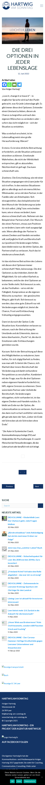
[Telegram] (19, 84)
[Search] (40, 505)
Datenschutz (30, 781)
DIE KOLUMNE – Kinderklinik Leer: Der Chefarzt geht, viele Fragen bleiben (24, 520)
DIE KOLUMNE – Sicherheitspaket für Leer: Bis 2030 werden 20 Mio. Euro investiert (25, 559)
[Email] (14, 84)
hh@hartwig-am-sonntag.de (14, 714)
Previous (9, 486)
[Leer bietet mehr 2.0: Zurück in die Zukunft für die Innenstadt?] (4, 611)
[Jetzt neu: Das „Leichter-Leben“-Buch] (4, 549)
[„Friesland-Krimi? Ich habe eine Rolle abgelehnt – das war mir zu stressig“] (4, 572)
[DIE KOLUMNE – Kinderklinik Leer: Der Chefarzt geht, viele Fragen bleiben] (4, 518)
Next (37, 486)
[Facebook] (4, 84)
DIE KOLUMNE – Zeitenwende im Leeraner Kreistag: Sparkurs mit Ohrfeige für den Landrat (23, 586)
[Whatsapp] (9, 84)
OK (12, 781)
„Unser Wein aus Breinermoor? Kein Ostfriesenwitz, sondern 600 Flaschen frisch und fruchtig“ (25, 625)
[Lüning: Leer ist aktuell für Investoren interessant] (4, 599)
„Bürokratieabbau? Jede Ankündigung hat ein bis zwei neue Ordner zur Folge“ (25, 536)
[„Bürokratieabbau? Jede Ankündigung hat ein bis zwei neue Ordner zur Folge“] (4, 533)
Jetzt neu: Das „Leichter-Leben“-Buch (25, 548)
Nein (19, 781)
